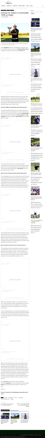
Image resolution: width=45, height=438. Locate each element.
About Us (39, 434)
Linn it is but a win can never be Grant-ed (17, 245)
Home (2, 8)
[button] (42, 5)
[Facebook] (2, 19)
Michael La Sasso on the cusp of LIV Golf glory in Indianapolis (36, 104)
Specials (31, 5)
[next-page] (3, 426)
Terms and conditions (24, 434)
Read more (38, 41)
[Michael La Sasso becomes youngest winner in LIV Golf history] (15, 416)
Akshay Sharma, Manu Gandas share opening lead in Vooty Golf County (36, 29)
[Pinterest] (7, 19)
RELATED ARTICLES (5, 410)
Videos (27, 5)
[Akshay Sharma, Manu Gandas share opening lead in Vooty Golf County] (5, 416)
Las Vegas (5, 397)
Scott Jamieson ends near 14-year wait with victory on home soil (24, 421)
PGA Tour (8, 10)
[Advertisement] (37, 243)
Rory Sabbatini (20, 397)
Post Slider (11, 10)
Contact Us (35, 434)
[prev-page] (1, 426)
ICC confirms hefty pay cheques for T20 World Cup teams (7, 404)
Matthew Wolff (10, 397)
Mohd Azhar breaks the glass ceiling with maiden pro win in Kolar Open (36, 198)
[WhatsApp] (10, 19)
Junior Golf (15, 5)
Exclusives (3, 5)
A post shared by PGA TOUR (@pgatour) (15, 92)
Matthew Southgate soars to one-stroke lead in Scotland (36, 174)
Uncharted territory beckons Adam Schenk (17, 173)
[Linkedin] (13, 19)
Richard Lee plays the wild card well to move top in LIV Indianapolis (36, 149)
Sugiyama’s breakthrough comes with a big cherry (16, 107)
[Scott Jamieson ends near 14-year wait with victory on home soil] (25, 416)
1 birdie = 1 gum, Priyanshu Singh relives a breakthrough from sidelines (23, 405)
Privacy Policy (31, 434)
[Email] (15, 19)
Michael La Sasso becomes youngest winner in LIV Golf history (36, 55)
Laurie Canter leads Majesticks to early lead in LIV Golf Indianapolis (36, 221)
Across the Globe (21, 5)
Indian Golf (9, 5)
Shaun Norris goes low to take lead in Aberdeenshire (36, 126)
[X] (5, 19)
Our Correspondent (5, 16)
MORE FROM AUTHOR (14, 410)
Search (32, 10)
